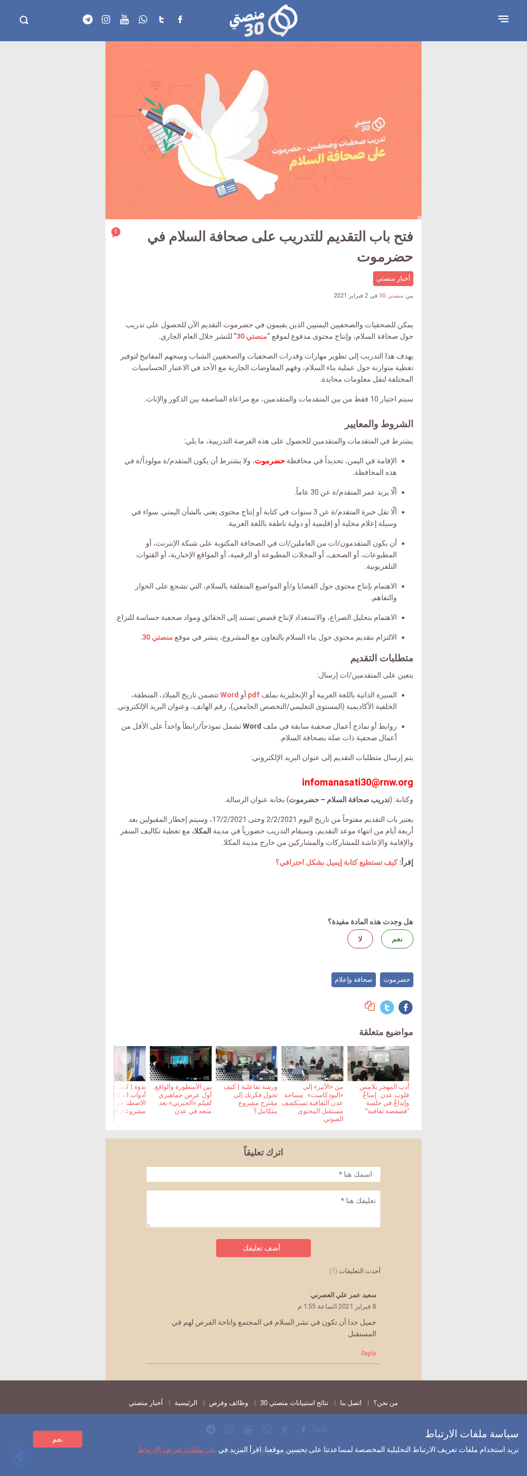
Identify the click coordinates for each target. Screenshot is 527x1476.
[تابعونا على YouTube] (125, 19)
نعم (57, 1439)
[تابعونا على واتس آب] (143, 19)
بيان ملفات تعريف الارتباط (177, 1449)
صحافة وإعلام (354, 979)
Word (229, 694)
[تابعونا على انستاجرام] (106, 19)
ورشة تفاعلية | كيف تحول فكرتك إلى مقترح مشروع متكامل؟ (250, 1099)
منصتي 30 (391, 295)
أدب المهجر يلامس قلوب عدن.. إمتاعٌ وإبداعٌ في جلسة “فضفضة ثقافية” (384, 1099)
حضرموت (396, 979)
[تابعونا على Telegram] (88, 19)
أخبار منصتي (393, 278)
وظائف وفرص (228, 1403)
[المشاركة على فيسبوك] (405, 1007)
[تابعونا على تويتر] (162, 19)
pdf (254, 694)
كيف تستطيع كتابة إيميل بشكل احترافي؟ (336, 862)
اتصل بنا (350, 1403)
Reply (368, 1353)
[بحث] (23, 20)
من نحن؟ (385, 1403)
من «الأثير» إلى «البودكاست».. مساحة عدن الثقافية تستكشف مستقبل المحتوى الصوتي (312, 1103)
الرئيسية (186, 1403)
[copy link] (370, 1008)
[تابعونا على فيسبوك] (180, 19)
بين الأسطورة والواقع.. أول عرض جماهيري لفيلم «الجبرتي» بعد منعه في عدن (182, 1099)
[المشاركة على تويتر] (387, 1007)
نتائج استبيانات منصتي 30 (294, 1403)
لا (360, 938)
